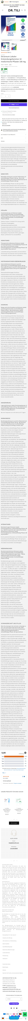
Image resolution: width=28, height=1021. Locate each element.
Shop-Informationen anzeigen (8, 114)
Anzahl (2, 93)
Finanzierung (5, 955)
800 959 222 (18, 991)
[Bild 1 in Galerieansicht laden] (5, 47)
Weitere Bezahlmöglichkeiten (14, 107)
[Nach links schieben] (11, 819)
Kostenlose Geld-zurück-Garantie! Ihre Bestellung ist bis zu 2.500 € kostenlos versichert (14, 130)
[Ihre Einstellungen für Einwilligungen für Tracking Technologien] (25, 1018)
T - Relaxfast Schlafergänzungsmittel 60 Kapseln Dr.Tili (19, 809)
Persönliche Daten (6, 964)
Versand (6, 66)
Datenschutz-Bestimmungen (9, 949)
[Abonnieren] (20, 999)
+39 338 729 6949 (12, 987)
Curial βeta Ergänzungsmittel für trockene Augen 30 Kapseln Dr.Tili (7, 810)
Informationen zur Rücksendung (9, 940)
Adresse (4, 970)
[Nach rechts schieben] (16, 819)
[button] (2, 10)
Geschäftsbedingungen (7, 946)
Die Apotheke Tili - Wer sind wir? (9, 935)
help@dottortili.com (11, 985)
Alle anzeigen (14, 823)
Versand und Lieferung (7, 937)
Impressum (5, 958)
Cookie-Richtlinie (6, 952)
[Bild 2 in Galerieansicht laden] (14, 47)
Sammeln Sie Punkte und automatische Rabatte (13, 973)
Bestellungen (5, 967)
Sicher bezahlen (6, 943)
